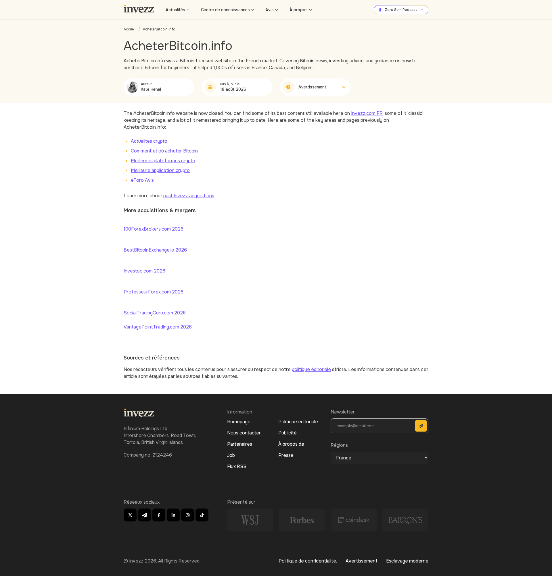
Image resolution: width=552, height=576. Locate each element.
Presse (286, 455)
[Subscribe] (421, 426)
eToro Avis (142, 180)
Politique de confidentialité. (308, 561)
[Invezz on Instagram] (187, 515)
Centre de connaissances (225, 9)
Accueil (129, 29)
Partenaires (239, 444)
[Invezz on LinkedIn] (173, 515)
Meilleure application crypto (160, 170)
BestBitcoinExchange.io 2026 (155, 250)
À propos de (291, 444)
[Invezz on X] (130, 515)
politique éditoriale (311, 369)
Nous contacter (244, 433)
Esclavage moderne (407, 561)
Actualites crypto (149, 141)
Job (231, 455)
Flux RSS (236, 466)
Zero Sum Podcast (401, 9)
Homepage (238, 422)
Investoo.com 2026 (144, 271)
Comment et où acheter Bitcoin (164, 151)
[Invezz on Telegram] (144, 515)
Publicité (287, 433)
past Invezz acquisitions (188, 196)
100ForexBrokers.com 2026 (153, 229)
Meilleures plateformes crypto (163, 161)
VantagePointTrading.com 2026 (158, 327)
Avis (269, 9)
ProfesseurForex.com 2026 (153, 292)
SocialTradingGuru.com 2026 (155, 313)
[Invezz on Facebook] (158, 515)
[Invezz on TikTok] (201, 515)
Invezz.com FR (367, 113)
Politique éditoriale (298, 422)
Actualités (175, 9)
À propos (299, 9)
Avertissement (361, 561)
